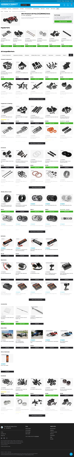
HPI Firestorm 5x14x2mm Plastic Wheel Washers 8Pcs (51, 390)
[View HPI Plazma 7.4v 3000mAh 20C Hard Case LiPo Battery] (22, 242)
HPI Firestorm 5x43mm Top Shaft (66, 41)
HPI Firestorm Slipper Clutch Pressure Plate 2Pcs (65, 162)
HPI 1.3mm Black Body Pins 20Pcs (7, 389)
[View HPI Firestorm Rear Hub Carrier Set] (18, 33)
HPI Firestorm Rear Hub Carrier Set (17, 41)
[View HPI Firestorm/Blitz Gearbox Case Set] (66, 65)
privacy (2, 452)
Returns (52, 433)
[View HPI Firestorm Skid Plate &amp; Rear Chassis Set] (55, 33)
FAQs (2, 432)
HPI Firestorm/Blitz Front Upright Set (22, 117)
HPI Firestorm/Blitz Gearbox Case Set (66, 73)
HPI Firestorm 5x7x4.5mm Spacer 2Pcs (42, 41)
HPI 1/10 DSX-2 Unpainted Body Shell (36, 342)
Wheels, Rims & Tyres (35, 55)
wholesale (37, 436)
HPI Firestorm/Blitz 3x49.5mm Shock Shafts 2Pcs (30, 41)
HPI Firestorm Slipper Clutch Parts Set (7, 162)
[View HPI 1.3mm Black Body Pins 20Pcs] (7, 382)
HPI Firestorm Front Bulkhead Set (22, 72)
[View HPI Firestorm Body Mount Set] (51, 65)
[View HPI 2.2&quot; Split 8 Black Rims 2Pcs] (51, 198)
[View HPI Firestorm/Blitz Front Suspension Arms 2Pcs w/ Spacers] (36, 110)
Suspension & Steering (17, 55)
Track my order (53, 432)
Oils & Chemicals (5, 352)
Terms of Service (28, 454)
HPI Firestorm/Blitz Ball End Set (6, 117)
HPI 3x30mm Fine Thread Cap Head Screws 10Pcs (21, 390)
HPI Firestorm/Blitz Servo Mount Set (36, 73)
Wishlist (71, 1)
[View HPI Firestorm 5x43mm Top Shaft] (67, 33)
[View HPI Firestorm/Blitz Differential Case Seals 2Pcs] (36, 154)
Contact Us (59, 1)
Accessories (58, 55)
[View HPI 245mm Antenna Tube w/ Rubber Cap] (22, 310)
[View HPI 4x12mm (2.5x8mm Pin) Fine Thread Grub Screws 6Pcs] (22, 154)
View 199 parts (28, 15)
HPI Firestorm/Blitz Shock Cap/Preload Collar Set (64, 117)
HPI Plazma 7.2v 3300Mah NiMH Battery (6, 250)
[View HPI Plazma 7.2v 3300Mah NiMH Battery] (7, 242)
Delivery (52, 430)
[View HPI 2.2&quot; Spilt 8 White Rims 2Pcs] (66, 198)
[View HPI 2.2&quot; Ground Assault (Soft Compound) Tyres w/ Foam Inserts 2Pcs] (7, 198)
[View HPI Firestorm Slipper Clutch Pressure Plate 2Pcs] (66, 154)
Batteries (44, 55)
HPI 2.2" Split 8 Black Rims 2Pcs (51, 205)
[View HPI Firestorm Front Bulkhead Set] (22, 65)
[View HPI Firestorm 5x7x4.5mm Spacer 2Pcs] (42, 33)
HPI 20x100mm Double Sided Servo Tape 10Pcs (7, 318)
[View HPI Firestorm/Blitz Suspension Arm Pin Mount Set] (7, 65)
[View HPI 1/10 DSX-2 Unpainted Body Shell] (36, 334)
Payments (52, 435)
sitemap (9, 452)
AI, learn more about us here (5, 446)
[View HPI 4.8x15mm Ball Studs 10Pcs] (36, 382)
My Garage (67, 1)
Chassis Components (6, 55)
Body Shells (4, 328)
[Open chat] (71, 454)
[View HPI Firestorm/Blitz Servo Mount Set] (36, 65)
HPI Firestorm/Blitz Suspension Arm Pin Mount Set (6, 73)
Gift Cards (28, 433)
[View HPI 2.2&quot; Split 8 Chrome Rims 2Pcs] (36, 198)
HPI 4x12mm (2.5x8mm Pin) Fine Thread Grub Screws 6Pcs (22, 162)
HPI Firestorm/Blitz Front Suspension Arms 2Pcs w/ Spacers (36, 117)
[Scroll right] (66, 55)
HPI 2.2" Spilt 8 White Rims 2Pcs (66, 205)
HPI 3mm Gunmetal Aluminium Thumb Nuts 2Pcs (66, 390)
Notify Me (22, 79)
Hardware (3, 375)
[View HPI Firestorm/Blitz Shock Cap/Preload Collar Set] (66, 110)
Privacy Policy (20, 454)
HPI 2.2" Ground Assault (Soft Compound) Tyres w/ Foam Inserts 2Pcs (6, 206)
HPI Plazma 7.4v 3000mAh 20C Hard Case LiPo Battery (21, 250)
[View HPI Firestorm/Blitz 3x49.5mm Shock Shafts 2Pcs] (30, 33)
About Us (3, 435)
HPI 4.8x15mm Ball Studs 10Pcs (36, 389)
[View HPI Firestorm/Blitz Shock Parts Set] (6, 33)
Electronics (51, 55)
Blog (63, 1)
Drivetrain (27, 55)
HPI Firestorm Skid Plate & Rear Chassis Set (54, 41)
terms (6, 452)
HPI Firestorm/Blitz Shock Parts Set (5, 41)
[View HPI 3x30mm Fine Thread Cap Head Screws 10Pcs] (22, 382)
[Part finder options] (29, 5)
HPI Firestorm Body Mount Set (50, 72)
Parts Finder (28, 428)
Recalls (51, 439)
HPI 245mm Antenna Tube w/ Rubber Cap (21, 318)
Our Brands (28, 430)
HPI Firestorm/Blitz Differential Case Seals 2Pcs (36, 162)
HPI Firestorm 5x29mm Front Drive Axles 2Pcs (51, 162)
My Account (52, 428)
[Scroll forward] (72, 39)
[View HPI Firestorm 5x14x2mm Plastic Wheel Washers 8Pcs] (51, 382)
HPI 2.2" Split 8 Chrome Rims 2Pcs (36, 205)
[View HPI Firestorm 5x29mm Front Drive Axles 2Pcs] (51, 154)
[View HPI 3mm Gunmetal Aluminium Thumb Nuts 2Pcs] (66, 382)
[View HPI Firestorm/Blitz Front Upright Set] (22, 110)
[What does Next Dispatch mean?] (14, 1)
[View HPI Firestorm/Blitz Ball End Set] (7, 110)
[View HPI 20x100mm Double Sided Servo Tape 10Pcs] (7, 310)
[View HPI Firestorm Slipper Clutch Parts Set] (7, 154)
